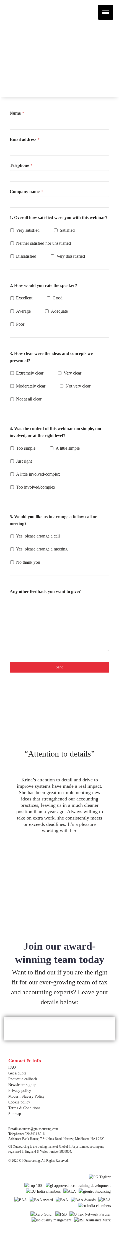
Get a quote (17, 1073)
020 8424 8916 (35, 1134)
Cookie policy (19, 1102)
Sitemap (14, 1114)
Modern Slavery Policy (26, 1096)
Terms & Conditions (24, 1108)
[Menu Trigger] (105, 12)
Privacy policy (19, 1091)
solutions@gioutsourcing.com (38, 1129)
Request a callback (22, 1079)
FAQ (12, 1067)
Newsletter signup (22, 1085)
